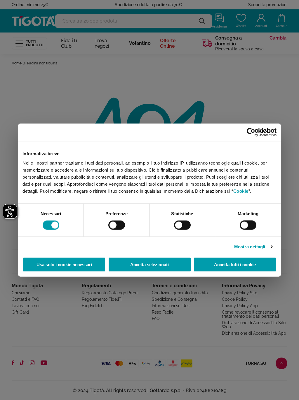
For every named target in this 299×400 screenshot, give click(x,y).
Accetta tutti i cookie (235, 264)
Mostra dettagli (249, 246)
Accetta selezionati (149, 264)
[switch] (116, 225)
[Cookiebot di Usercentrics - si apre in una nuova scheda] (251, 132)
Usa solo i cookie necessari (64, 264)
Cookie (240, 190)
